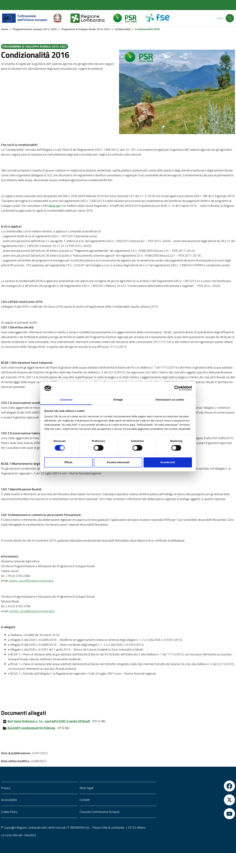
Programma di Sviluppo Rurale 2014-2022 (85, 29)
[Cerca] (230, 18)
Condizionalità (123, 29)
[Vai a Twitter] (196, 800)
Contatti (85, 799)
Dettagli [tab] (118, 399)
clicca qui (54, 205)
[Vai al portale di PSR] (129, 18)
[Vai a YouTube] (196, 814)
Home (4, 29)
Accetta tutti (167, 462)
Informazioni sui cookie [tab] (169, 399)
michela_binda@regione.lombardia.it (32, 611)
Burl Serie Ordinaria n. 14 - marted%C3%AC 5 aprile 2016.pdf (49, 721)
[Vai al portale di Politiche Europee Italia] (61, 18)
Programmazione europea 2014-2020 (34, 29)
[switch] (98, 448)
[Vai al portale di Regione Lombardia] (91, 18)
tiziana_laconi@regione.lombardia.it (31, 580)
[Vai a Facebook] (196, 786)
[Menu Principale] (6, 18)
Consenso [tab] (66, 399)
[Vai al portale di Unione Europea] (27, 18)
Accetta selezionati (118, 462)
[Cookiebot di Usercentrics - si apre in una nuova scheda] (177, 388)
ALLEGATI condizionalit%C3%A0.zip (31, 727)
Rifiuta (68, 462)
